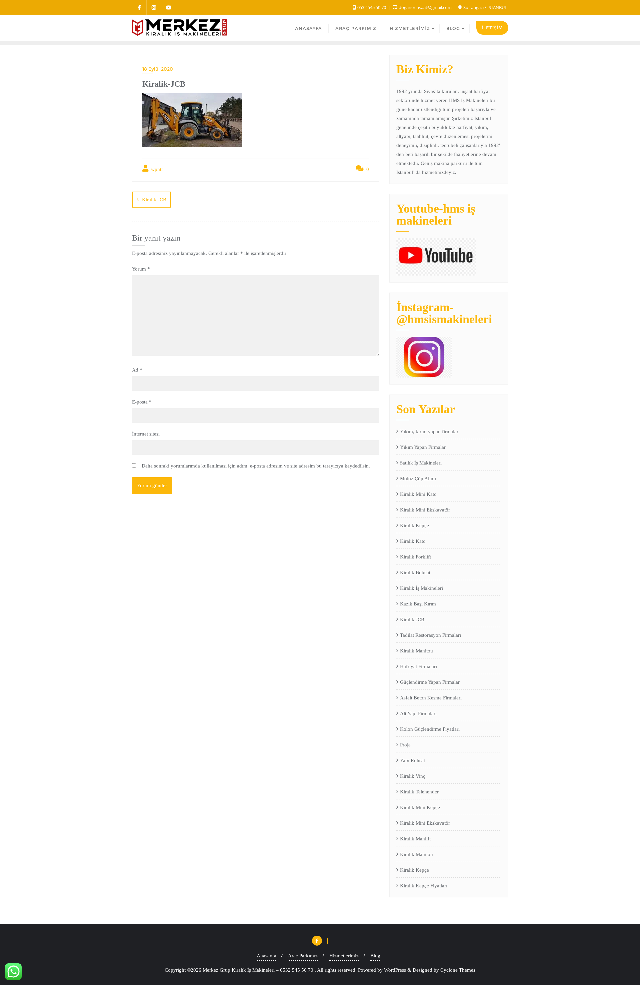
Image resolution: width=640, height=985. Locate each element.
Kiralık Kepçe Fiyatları (423, 885)
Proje (405, 744)
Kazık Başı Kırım (418, 603)
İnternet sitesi (146, 434)
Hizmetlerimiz (344, 955)
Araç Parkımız (303, 955)
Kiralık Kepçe (414, 525)
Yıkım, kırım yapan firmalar (429, 431)
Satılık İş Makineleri (421, 463)
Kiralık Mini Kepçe (420, 807)
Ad (137, 370)
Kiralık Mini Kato (418, 494)
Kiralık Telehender (419, 791)
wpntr (156, 169)
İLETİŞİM (492, 27)
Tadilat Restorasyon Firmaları (430, 635)
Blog (375, 955)
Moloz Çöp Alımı (418, 478)
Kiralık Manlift (415, 838)
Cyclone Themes (457, 970)
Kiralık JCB (154, 199)
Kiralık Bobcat (415, 572)
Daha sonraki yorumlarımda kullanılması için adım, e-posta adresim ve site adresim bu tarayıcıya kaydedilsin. (256, 466)
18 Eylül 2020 (157, 69)
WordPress (395, 970)
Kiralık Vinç (412, 776)
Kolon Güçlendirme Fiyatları (430, 729)
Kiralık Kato (413, 541)
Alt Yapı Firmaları (418, 713)
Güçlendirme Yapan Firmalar (430, 682)
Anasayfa (266, 955)
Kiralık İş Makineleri (421, 588)
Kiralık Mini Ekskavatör (425, 509)
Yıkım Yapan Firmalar (423, 447)
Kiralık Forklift (415, 556)
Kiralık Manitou (416, 650)
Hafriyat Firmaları (418, 666)
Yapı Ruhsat (412, 760)
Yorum (141, 269)
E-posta (142, 402)
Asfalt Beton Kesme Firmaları (431, 697)
